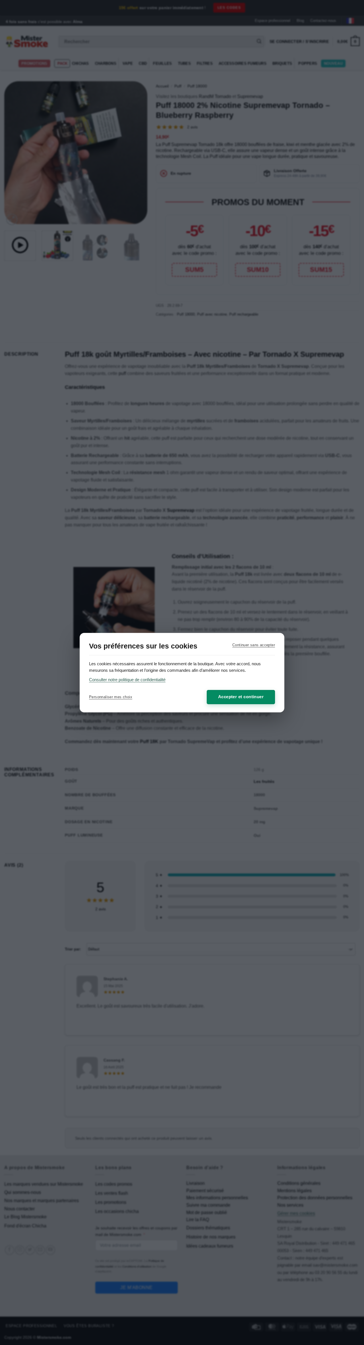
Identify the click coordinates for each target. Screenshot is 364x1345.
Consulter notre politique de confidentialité (127, 679)
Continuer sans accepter (253, 645)
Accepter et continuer (241, 696)
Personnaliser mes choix (110, 697)
